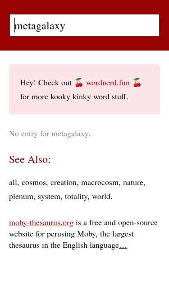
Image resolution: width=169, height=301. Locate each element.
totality (76, 195)
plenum (21, 195)
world (101, 195)
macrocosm (100, 181)
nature (133, 181)
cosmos (34, 181)
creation (63, 181)
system (49, 195)
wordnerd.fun (109, 82)
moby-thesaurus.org (41, 222)
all (13, 181)
